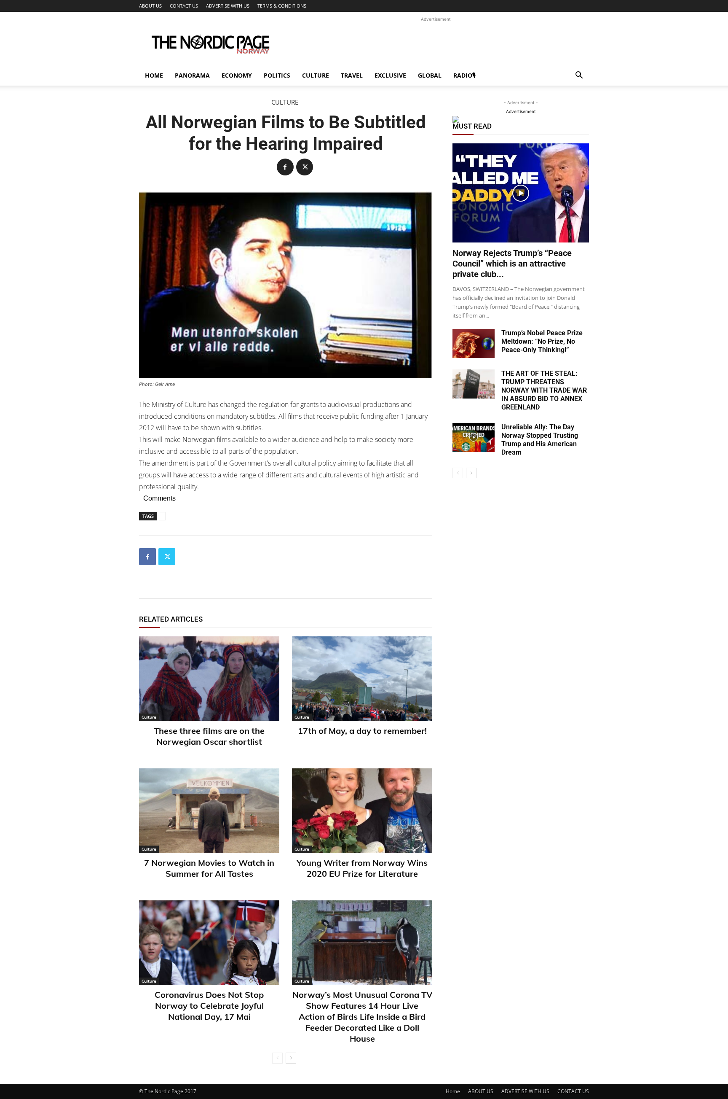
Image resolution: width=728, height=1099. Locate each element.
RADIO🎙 (464, 75)
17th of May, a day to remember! (362, 730)
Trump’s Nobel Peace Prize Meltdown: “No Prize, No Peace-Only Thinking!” (542, 341)
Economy (237, 75)
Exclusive (390, 75)
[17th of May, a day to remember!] (362, 678)
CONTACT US (184, 6)
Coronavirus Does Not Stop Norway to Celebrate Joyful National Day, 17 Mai (209, 1005)
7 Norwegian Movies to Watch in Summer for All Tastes (209, 868)
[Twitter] (304, 167)
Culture (315, 75)
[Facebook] (285, 167)
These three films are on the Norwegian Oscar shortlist (209, 736)
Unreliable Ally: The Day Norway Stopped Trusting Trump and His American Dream (539, 439)
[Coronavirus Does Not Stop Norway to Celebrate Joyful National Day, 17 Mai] (209, 942)
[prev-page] (277, 1058)
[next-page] (291, 1058)
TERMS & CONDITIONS (281, 6)
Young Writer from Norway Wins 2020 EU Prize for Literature (362, 868)
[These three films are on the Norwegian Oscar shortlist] (209, 678)
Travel (352, 75)
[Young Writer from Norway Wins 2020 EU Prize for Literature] (362, 810)
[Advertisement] (435, 43)
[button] (579, 76)
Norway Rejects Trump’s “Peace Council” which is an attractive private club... (512, 263)
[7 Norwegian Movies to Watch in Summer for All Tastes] (209, 810)
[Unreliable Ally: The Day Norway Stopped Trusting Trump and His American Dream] (473, 437)
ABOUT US (150, 6)
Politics (277, 75)
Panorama (192, 75)
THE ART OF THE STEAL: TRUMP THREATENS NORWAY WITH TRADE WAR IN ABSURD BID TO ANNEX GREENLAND (544, 390)
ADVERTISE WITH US (227, 6)
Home (154, 75)
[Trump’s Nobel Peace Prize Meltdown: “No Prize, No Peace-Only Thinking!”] (473, 343)
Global (430, 75)
